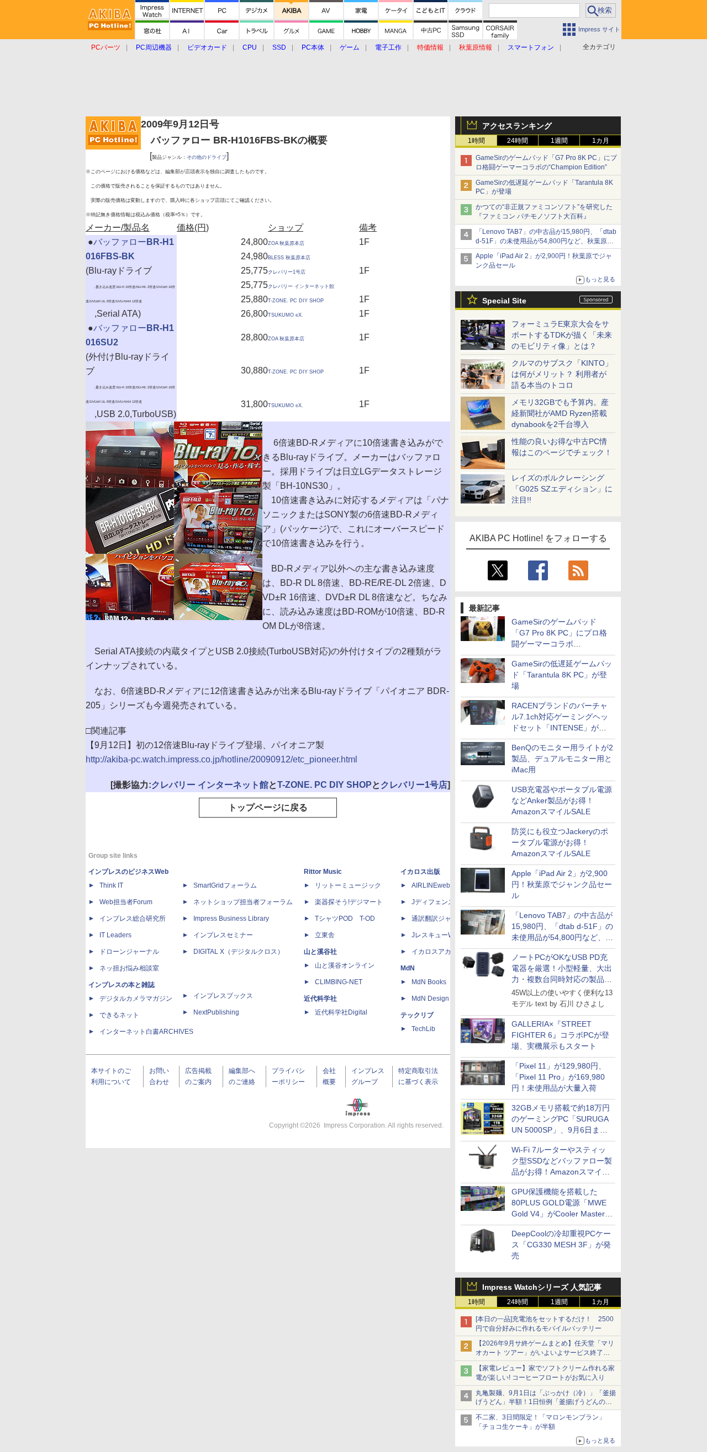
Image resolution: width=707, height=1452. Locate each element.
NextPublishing (216, 1012)
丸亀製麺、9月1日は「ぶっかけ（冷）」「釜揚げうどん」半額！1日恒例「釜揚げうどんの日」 (546, 1402)
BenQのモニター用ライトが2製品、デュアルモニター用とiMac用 (562, 758)
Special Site (504, 300)
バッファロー (119, 242)
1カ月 (600, 141)
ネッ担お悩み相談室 (129, 968)
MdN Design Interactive (446, 998)
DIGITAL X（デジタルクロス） (238, 951)
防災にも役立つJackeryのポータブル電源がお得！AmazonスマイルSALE (559, 842)
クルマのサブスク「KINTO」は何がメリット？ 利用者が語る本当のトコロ (562, 374)
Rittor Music (323, 872)
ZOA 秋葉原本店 (286, 243)
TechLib (423, 1029)
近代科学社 (320, 998)
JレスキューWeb (436, 935)
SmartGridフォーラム (225, 885)
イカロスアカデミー (441, 951)
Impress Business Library (231, 918)
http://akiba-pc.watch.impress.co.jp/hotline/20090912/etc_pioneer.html (221, 759)
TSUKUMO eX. (285, 315)
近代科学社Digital (341, 1012)
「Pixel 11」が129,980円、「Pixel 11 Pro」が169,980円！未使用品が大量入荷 (558, 1076)
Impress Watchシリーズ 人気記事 (542, 1287)
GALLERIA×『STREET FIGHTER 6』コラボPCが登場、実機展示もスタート (560, 1034)
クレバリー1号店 (286, 272)
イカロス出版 (420, 872)
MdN (407, 968)
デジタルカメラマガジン (135, 998)
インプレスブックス (223, 996)
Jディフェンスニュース (446, 902)
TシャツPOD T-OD (345, 918)
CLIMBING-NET (338, 982)
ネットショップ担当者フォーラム (243, 902)
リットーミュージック (348, 885)
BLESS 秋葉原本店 (289, 257)
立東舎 (325, 935)
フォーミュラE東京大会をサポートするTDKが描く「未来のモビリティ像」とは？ (561, 334)
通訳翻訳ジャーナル (441, 918)
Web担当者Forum (125, 902)
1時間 (476, 141)
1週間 (559, 141)
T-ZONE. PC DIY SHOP (296, 300)
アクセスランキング (517, 125)
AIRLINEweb (430, 885)
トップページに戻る (268, 807)
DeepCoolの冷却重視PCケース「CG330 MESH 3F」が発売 (561, 1244)
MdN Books (428, 982)
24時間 (517, 141)
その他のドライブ (206, 157)
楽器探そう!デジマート (349, 902)
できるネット (119, 1015)
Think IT (111, 885)
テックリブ (417, 1015)
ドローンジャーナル (129, 951)
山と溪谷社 (320, 951)
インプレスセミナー (223, 935)
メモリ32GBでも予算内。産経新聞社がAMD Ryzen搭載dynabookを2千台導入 (560, 413)
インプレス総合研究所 (132, 918)
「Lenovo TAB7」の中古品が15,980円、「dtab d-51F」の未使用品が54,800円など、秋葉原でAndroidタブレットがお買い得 (546, 241)
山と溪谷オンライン (344, 965)
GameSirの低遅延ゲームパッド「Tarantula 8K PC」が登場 (561, 674)
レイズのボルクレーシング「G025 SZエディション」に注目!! (562, 488)
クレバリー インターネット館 (301, 286)
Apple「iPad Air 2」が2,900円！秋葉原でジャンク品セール (561, 884)
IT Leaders (115, 935)
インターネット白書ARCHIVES (146, 1031)
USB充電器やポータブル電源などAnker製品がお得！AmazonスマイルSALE (561, 800)
